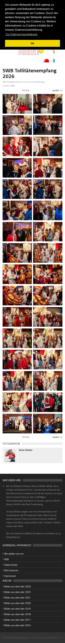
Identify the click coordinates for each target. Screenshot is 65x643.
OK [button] (32, 43)
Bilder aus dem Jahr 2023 (17, 586)
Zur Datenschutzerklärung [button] (21, 34)
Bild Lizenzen (11, 570)
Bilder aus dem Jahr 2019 (17, 608)
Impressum (10, 576)
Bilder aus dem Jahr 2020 (17, 603)
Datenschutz (10, 565)
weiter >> (57, 90)
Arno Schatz (25, 450)
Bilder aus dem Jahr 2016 (17, 625)
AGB (6, 559)
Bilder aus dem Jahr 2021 (17, 597)
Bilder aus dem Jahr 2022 (17, 592)
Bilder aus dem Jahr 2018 (17, 614)
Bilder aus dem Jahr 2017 (17, 619)
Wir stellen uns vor (14, 553)
